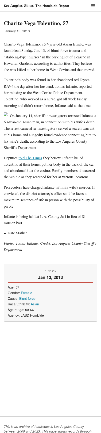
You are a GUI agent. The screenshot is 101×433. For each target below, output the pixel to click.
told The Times (30, 157)
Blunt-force (27, 298)
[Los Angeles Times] (19, 6)
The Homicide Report (52, 5)
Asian (35, 304)
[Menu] (93, 5)
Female (26, 292)
